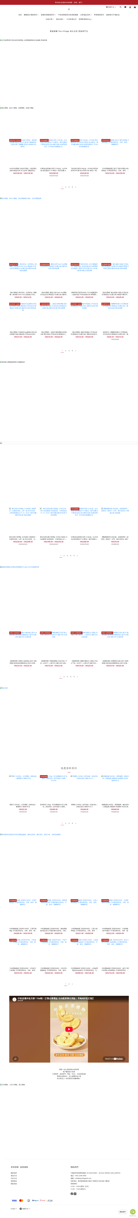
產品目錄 (59, 19)
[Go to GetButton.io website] (132, 1215)
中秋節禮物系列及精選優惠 (68, 15)
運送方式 (14, 1176)
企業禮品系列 (85, 15)
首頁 (20, 15)
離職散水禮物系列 (30, 15)
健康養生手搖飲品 (113, 15)
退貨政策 (14, 1181)
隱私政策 (14, 1184)
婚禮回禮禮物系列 (47, 15)
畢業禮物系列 (99, 15)
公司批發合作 (72, 19)
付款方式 (14, 1178)
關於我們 (14, 1173)
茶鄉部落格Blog (85, 19)
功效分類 (49, 19)
